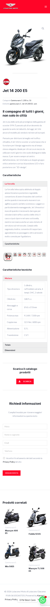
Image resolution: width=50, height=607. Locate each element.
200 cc (25, 100)
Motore (8, 278)
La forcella (10, 184)
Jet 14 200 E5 (27, 104)
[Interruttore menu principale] (45, 6)
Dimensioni (10, 350)
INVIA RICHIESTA (11, 473)
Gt (30, 100)
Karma (40, 595)
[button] (43, 28)
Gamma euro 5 (16, 100)
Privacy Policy (9, 462)
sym (35, 104)
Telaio (8, 345)
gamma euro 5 (15, 104)
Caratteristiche (12, 244)
